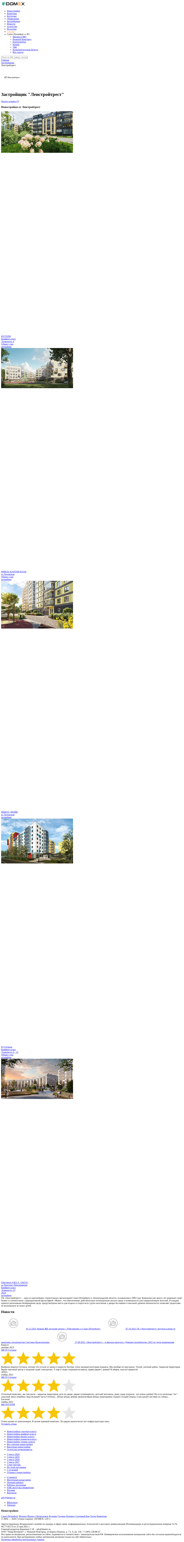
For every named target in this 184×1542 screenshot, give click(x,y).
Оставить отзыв (9, 1424)
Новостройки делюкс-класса (21, 1442)
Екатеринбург (19, 42)
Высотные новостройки (18, 1447)
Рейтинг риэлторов (16, 1485)
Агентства (12, 26)
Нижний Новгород (22, 39)
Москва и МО (19, 37)
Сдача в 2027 (13, 1462)
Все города (18, 52)
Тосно (93, 1516)
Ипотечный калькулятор (19, 1480)
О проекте (12, 1477)
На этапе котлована (16, 1467)
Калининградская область (25, 49)
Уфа (15, 47)
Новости (11, 24)
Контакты (12, 1493)
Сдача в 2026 (13, 1459)
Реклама (11, 1490)
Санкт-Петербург (9, 1516)
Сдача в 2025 (13, 1457)
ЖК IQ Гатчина (8, 1350)
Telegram (11, 1505)
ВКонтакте (12, 1502)
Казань (16, 44)
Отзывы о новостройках (19, 1472)
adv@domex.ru (8, 1497)
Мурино (23, 1516)
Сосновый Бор (82, 1516)
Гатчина (62, 1516)
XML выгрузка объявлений (20, 1487)
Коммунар (102, 1516)
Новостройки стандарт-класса (21, 1431)
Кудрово (53, 1516)
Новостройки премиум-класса (22, 1439)
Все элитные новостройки (20, 1444)
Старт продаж (14, 1464)
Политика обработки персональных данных (22, 1539)
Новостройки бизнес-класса (20, 1436)
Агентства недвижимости (19, 1449)
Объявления (13, 18)
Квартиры (12, 13)
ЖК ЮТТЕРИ (8, 1404)
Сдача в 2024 (13, 1454)
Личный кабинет (15, 1482)
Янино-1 (31, 1516)
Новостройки (13, 11)
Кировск (70, 1516)
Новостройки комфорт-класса (21, 1434)
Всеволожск (42, 1516)
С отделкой (12, 1470)
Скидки (11, 31)
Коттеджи (12, 16)
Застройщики (13, 21)
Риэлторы (12, 29)
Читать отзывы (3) (10, 101)
